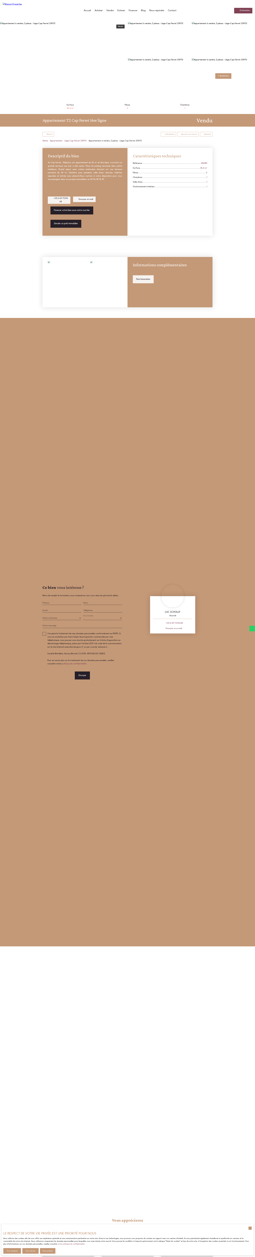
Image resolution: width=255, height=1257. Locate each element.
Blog (143, 10)
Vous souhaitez (88, 615)
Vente (45, 141)
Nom (85, 603)
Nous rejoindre (156, 10)
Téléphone (88, 610)
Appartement (56, 141)
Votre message (49, 626)
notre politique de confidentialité (71, 1244)
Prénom (45, 603)
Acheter (99, 10)
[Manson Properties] (21, 10)
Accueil (87, 10)
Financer (133, 10)
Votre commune (49, 618)
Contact (172, 10)
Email (44, 610)
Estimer (121, 10)
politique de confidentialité (74, 664)
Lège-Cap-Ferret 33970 (75, 141)
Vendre (110, 10)
